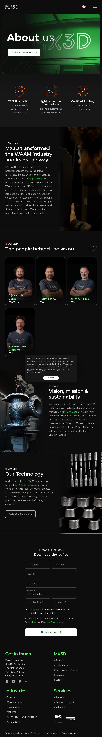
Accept (51, 378)
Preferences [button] (38, 372)
